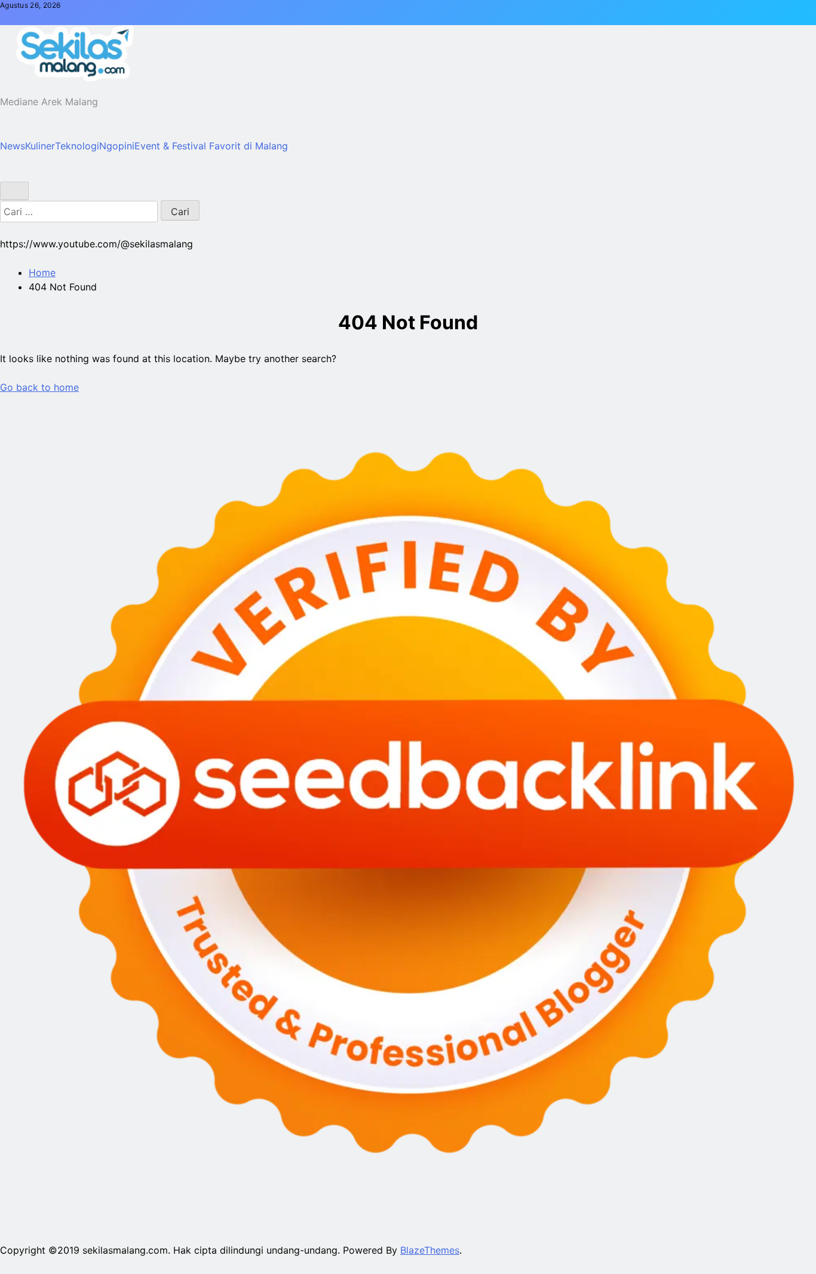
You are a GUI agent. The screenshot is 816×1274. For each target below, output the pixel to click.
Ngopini (116, 146)
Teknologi (77, 146)
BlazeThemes (429, 1250)
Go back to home (39, 387)
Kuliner (40, 146)
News (12, 146)
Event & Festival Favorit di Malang (211, 146)
